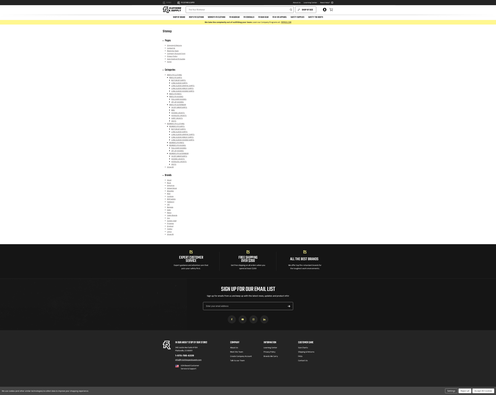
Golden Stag (171, 221)
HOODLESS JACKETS (179, 115)
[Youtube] (243, 319)
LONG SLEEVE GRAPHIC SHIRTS (182, 86)
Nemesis (170, 207)
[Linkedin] (264, 319)
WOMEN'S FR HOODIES (177, 145)
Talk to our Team (237, 361)
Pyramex (170, 223)
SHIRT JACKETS (177, 118)
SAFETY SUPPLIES (297, 17)
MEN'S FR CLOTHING (196, 17)
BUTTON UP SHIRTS (178, 80)
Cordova (170, 196)
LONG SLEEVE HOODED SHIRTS (182, 91)
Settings (451, 390)
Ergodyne (170, 185)
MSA (168, 193)
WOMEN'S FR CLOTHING (216, 17)
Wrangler (170, 191)
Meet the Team (173, 51)
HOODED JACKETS (178, 113)
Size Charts (303, 348)
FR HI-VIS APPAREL (279, 17)
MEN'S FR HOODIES (176, 96)
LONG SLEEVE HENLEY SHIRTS (182, 88)
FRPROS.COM (286, 22)
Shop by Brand (179, 17)
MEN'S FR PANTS (175, 94)
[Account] (324, 9)
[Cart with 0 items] (331, 10)
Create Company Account (241, 356)
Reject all (465, 390)
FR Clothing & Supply (188, 2)
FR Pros (168, 2)
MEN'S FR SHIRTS (175, 77)
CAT (168, 204)
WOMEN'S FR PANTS (176, 142)
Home (169, 62)
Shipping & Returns (174, 45)
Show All (170, 167)
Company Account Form (176, 53)
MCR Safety (171, 199)
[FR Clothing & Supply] (172, 9)
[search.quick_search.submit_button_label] (291, 10)
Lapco (169, 231)
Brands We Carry (271, 356)
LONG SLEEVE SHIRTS (179, 83)
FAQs (300, 356)
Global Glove (172, 188)
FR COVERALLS (248, 17)
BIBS (173, 110)
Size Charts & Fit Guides (176, 59)
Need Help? (325, 2)
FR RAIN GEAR (263, 17)
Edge (169, 210)
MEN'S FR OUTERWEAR (177, 105)
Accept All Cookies (483, 390)
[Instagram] (253, 319)
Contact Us (171, 48)
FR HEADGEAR (234, 17)
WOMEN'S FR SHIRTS (177, 126)
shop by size (307, 10)
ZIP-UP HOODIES (177, 102)
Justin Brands (172, 215)
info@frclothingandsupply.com (188, 360)
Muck (169, 183)
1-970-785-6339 (184, 356)
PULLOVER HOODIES (178, 99)
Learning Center (310, 2)
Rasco (169, 212)
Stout (169, 180)
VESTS (173, 121)
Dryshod (170, 226)
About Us (296, 2)
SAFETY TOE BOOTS (315, 17)
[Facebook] (232, 319)
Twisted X (170, 202)
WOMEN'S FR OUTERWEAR (179, 153)
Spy (168, 218)
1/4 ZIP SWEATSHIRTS (179, 107)
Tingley (169, 229)
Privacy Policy (172, 56)
